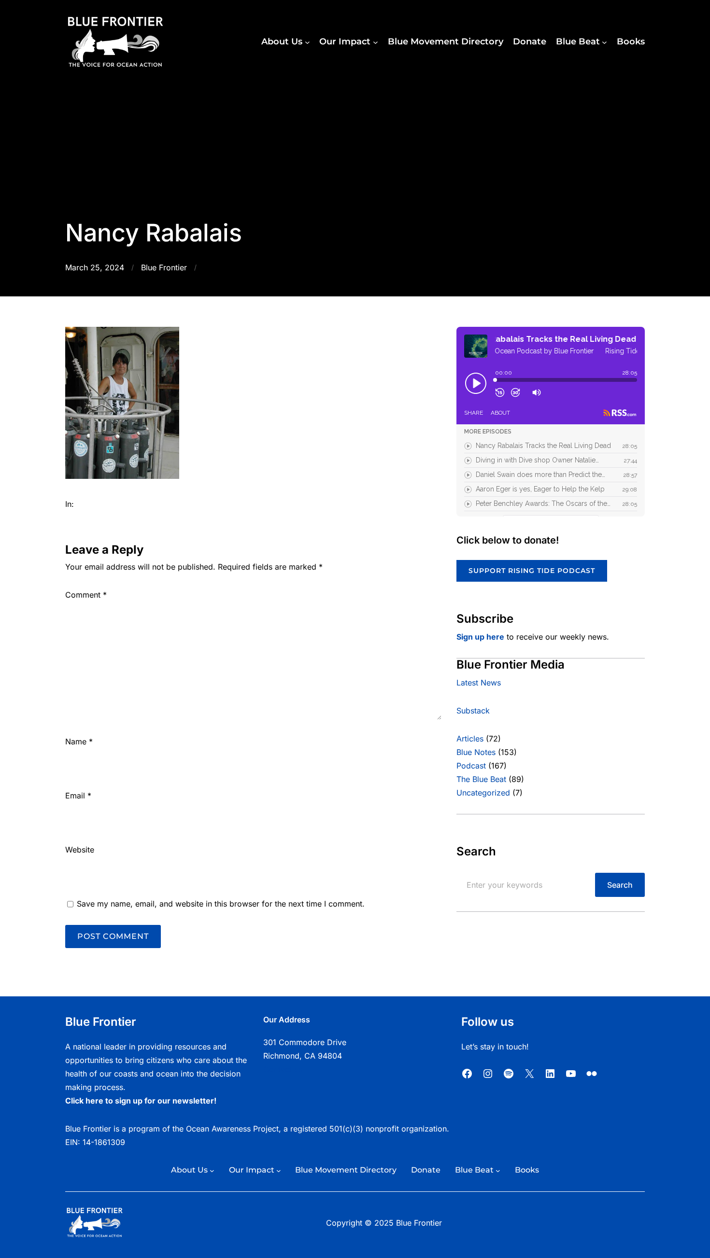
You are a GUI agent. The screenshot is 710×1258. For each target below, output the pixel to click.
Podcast (471, 765)
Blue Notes (476, 752)
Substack (473, 710)
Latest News (478, 682)
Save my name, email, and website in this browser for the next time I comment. (221, 904)
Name (79, 741)
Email (78, 795)
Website (79, 849)
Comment (86, 595)
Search (620, 885)
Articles (469, 738)
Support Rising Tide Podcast (532, 570)
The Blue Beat (481, 779)
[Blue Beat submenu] (604, 42)
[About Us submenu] (307, 42)
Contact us (282, 1069)
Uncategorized (483, 792)
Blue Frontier (164, 267)
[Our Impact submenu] (375, 42)
